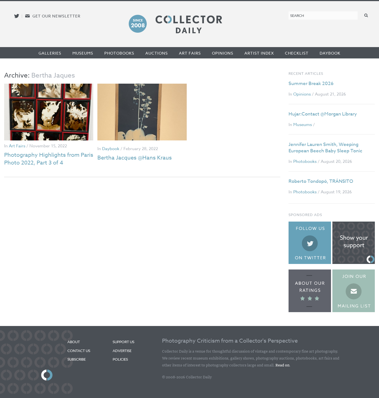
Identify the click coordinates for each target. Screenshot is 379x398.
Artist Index (259, 53)
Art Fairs (190, 53)
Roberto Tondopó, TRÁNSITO (321, 181)
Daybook (330, 53)
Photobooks (119, 53)
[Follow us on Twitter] (16, 15)
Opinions (222, 53)
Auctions (156, 53)
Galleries (50, 53)
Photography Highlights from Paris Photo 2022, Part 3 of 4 (48, 159)
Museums (82, 53)
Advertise (122, 350)
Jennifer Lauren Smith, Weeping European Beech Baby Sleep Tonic (325, 148)
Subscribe (76, 359)
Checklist (297, 53)
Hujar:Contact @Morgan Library (323, 114)
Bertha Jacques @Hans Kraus (134, 158)
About (73, 341)
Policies (120, 359)
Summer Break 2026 (311, 83)
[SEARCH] (366, 15)
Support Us (123, 341)
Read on (282, 365)
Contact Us (78, 350)
